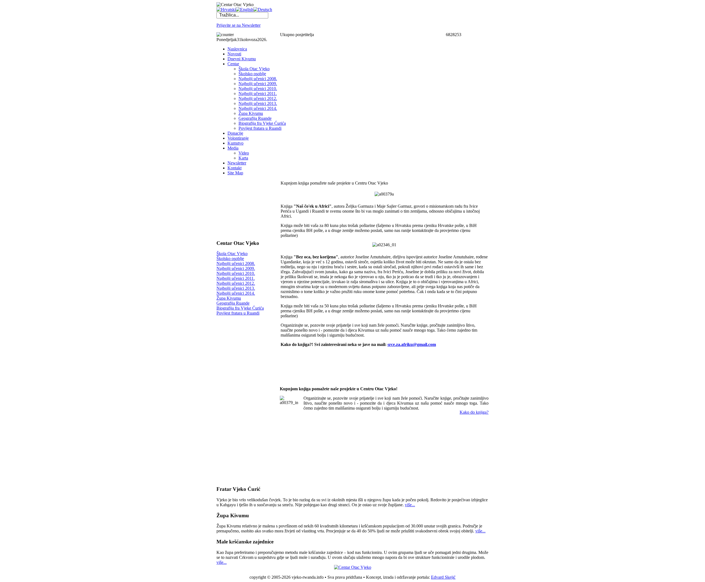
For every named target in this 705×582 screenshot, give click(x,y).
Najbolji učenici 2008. (235, 263)
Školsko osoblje (230, 258)
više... (410, 504)
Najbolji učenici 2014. (235, 293)
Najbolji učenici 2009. (235, 268)
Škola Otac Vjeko (232, 253)
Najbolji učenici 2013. (235, 288)
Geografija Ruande (233, 303)
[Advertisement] (244, 207)
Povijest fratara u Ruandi (237, 313)
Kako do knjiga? (474, 412)
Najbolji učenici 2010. (235, 273)
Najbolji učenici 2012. (235, 283)
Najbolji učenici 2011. (235, 278)
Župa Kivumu (228, 298)
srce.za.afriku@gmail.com (411, 344)
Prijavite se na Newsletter (238, 25)
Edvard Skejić (443, 577)
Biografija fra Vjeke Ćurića (240, 308)
